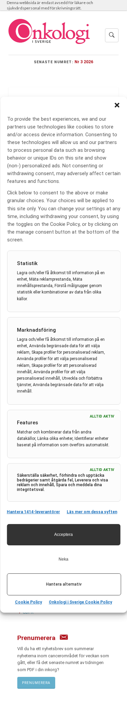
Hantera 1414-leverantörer (33, 512)
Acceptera (63, 534)
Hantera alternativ (64, 584)
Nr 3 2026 (84, 61)
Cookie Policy (28, 602)
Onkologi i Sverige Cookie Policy (80, 602)
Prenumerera (36, 683)
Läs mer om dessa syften (92, 512)
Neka (63, 559)
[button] (116, 104)
